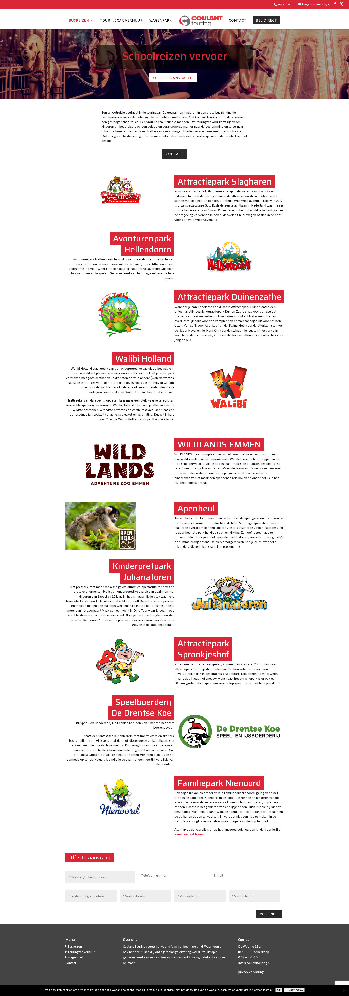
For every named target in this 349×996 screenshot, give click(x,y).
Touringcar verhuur (121, 21)
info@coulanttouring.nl (254, 963)
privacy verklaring (251, 972)
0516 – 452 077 (248, 957)
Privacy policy (294, 989)
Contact (237, 21)
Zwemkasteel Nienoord (191, 834)
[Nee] (344, 990)
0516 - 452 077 (286, 4)
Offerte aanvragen (173, 77)
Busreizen (79, 21)
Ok (279, 989)
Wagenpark (160, 21)
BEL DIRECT (266, 21)
